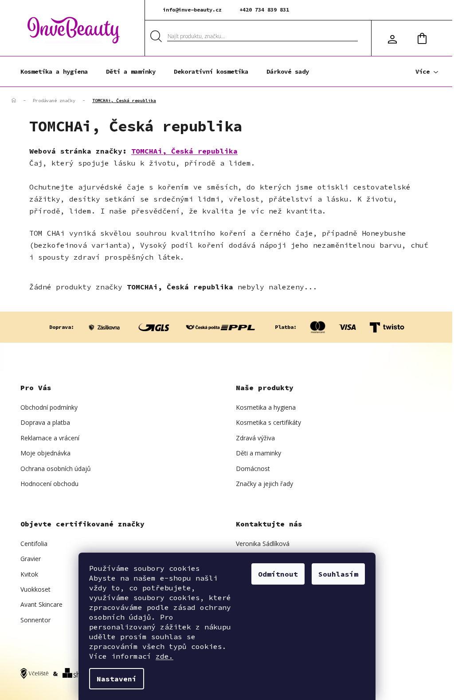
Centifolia (33, 543)
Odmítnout (278, 573)
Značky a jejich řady (264, 483)
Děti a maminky (258, 453)
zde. (164, 656)
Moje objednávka (45, 453)
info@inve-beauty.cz (192, 9)
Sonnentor (35, 620)
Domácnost (253, 468)
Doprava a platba (45, 422)
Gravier (30, 558)
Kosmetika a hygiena (266, 407)
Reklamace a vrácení (49, 438)
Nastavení (117, 678)
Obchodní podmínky (49, 407)
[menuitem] (54, 71)
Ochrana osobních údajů (55, 468)
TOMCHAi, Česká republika (184, 150)
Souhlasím (338, 573)
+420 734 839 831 (264, 9)
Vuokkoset (35, 589)
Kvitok (29, 574)
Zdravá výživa (255, 438)
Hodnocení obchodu (49, 483)
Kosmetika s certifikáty (268, 422)
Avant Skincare (41, 604)
